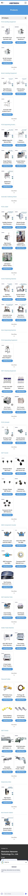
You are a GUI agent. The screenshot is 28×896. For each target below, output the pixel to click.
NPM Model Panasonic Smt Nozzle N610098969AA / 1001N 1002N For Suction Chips (20, 490)
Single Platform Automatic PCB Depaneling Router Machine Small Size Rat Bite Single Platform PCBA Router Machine (7, 162)
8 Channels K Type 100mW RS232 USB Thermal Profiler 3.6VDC (20, 716)
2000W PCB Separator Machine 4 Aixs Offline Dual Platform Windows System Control (7, 182)
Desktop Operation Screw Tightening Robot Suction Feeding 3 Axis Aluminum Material (7, 295)
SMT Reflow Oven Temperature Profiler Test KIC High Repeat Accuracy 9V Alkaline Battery (7, 696)
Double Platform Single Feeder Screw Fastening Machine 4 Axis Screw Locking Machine (20, 295)
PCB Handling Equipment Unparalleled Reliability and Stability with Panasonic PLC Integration (21, 90)
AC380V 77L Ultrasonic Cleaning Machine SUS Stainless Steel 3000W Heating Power (21, 387)
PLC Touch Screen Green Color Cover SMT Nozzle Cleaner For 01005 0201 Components (7, 408)
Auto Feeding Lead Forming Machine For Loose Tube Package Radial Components (7, 614)
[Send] (26, 893)
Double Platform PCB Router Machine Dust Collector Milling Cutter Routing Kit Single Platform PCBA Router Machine (21, 162)
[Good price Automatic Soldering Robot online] (14, 203)
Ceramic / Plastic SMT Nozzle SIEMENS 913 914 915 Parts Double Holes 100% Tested (7, 490)
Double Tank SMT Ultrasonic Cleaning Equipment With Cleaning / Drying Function (7, 387)
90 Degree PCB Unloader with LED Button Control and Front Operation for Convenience (7, 439)
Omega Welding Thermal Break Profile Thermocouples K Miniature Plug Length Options (7, 716)
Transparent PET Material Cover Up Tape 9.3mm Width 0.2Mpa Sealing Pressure (21, 562)
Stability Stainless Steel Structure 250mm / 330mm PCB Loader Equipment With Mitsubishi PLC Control (7, 223)
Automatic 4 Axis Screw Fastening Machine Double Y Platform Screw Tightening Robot (7, 316)
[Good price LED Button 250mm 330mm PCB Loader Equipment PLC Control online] (7, 257)
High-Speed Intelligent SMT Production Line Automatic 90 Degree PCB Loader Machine (7, 244)
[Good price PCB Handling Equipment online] (14, 69)
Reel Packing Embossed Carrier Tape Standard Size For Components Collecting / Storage (7, 583)
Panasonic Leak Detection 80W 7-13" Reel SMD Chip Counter (7, 541)
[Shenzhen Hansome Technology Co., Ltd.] (14, 3)
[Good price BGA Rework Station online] (14, 839)
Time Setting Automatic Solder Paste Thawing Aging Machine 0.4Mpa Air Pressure (20, 644)
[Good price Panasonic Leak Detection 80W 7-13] (7, 533)
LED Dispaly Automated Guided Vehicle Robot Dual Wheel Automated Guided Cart (21, 614)
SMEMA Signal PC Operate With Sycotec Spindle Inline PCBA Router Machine (7, 141)
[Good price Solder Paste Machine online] (14, 675)
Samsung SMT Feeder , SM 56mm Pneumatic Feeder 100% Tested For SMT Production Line (21, 768)
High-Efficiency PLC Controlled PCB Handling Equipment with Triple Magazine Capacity (7, 90)
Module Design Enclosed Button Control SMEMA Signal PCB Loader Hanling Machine (20, 223)
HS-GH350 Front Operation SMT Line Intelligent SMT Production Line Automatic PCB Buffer (7, 38)
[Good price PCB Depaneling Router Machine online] (14, 193)
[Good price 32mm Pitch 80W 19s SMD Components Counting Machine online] (21, 533)
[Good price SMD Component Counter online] (14, 593)
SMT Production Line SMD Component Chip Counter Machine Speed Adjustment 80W (7, 562)
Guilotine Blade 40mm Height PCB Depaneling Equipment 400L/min (7, 357)
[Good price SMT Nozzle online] (14, 521)
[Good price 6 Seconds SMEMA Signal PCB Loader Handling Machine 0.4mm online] (21, 236)
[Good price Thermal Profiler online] (14, 726)
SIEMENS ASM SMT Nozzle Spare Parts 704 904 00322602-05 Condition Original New (21, 469)
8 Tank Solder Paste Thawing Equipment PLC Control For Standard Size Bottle (7, 665)
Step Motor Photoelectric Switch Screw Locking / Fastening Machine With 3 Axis (21, 316)
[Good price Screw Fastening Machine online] (14, 326)
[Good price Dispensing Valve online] (14, 808)
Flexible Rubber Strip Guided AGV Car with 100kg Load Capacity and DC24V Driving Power (20, 439)
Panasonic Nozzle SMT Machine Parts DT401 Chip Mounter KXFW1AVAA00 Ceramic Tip (7, 511)
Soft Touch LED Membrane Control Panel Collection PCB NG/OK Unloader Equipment (20, 38)
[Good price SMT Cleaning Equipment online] (14, 418)
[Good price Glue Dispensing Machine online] (14, 336)
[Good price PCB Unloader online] (14, 449)
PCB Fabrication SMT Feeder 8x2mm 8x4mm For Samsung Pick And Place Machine (20, 747)
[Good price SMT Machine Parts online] (14, 624)
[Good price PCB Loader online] (14, 275)
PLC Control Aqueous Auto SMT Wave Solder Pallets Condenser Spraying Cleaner (20, 408)
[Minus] (26, 862)
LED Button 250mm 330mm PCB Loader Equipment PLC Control (7, 265)
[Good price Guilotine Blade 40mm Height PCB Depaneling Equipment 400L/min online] (7, 349)
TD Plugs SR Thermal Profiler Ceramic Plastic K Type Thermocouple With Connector (21, 696)
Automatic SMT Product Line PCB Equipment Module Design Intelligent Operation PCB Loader (7, 110)
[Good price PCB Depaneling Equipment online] (14, 367)
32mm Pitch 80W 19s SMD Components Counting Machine (21, 541)
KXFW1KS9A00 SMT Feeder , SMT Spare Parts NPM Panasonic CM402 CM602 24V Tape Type (7, 747)
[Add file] (2, 893)
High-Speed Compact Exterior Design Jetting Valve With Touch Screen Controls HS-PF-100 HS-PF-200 (7, 798)
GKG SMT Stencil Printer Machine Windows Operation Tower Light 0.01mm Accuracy (7, 644)
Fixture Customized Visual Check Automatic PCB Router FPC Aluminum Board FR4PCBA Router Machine (20, 141)
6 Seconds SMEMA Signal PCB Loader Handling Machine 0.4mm (21, 244)
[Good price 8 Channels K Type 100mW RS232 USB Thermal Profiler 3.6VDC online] (21, 708)
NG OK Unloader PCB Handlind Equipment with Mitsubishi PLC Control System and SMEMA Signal (7, 59)
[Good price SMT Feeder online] (14, 778)
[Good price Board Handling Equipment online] (14, 120)
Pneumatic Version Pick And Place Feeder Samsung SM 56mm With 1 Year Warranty (7, 768)
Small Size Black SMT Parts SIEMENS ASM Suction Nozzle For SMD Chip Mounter (7, 469)
